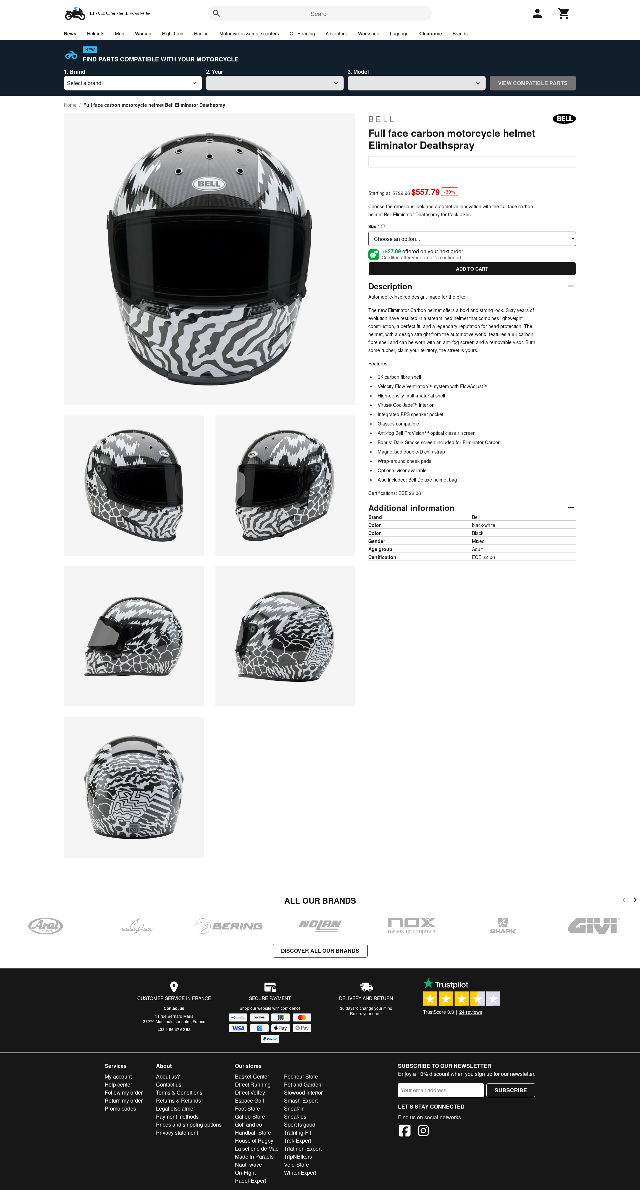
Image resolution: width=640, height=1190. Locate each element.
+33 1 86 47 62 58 (174, 1029)
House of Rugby (254, 1140)
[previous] (624, 901)
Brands (460, 33)
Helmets (95, 33)
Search (320, 13)
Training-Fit (297, 1132)
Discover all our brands (320, 950)
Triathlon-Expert (303, 1148)
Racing (201, 33)
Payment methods (177, 1116)
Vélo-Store (296, 1164)
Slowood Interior (303, 1092)
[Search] (216, 13)
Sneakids (295, 1116)
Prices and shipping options (189, 1124)
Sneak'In (294, 1108)
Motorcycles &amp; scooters (249, 33)
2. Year (214, 71)
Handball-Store (253, 1132)
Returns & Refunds (178, 1100)
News (70, 33)
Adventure (336, 33)
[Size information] (383, 226)
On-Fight (245, 1172)
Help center (118, 1084)
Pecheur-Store (301, 1076)
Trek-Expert (297, 1140)
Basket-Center (252, 1076)
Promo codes (120, 1108)
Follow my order (124, 1092)
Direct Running (253, 1084)
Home (70, 104)
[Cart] (564, 13)
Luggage (399, 33)
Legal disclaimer (175, 1108)
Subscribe (511, 1090)
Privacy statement (177, 1132)
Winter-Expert (300, 1172)
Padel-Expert (250, 1180)
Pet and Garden (302, 1084)
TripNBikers (298, 1156)
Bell (382, 118)
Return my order (124, 1100)
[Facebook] (404, 1131)
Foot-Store (247, 1108)
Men (119, 33)
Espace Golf (249, 1100)
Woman (143, 33)
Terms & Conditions (179, 1092)
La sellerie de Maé (257, 1148)
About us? (168, 1076)
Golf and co (248, 1124)
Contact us (174, 1008)
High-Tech (172, 33)
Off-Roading (302, 33)
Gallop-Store (250, 1116)
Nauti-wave (248, 1164)
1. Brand (74, 71)
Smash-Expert (301, 1100)
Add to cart (472, 268)
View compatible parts (533, 83)
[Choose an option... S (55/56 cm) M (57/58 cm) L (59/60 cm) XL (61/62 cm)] (472, 239)
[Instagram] (423, 1131)
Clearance (430, 33)
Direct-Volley (250, 1092)
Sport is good (299, 1124)
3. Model (358, 71)
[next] (635, 901)
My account (118, 1076)
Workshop (368, 33)
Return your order (366, 1013)
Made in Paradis (254, 1156)
